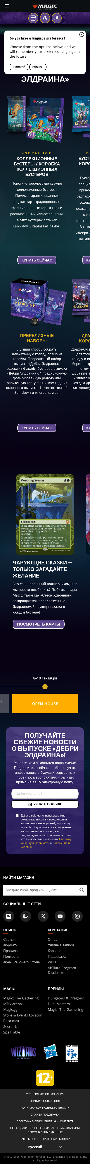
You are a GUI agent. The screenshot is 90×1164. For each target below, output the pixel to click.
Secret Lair (12, 1026)
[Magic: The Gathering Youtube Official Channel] (60, 916)
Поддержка (57, 956)
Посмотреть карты (38, 624)
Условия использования (45, 1094)
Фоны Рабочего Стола (21, 962)
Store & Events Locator (22, 1015)
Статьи (9, 939)
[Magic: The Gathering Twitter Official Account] (43, 916)
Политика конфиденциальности (45, 1107)
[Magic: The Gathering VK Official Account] (8, 916)
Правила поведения (45, 1101)
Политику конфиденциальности (46, 841)
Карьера (54, 950)
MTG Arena (12, 1003)
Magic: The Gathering (21, 998)
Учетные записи (61, 945)
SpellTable (11, 1032)
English (37, 67)
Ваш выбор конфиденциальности (45, 1139)
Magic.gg (10, 1009)
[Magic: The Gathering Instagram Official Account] (77, 916)
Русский (19, 67)
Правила (10, 950)
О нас (52, 939)
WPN (52, 962)
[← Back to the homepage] (45, 5)
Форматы (10, 945)
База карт (11, 1020)
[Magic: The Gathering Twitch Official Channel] (25, 916)
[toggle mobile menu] (7, 6)
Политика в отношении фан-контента (45, 1121)
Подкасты (11, 956)
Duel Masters (59, 1003)
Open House (45, 703)
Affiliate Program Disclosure (62, 970)
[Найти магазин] (82, 890)
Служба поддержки (45, 1114)
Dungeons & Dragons (66, 998)
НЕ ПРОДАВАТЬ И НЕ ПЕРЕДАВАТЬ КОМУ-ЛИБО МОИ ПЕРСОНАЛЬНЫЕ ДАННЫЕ (45, 1130)
